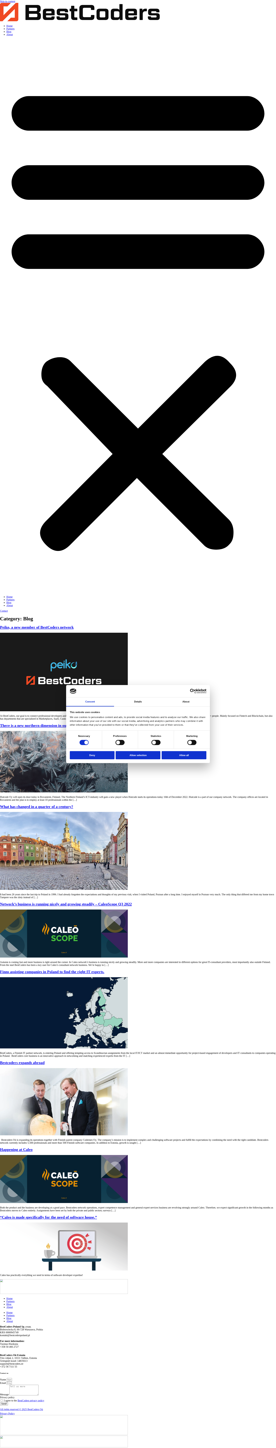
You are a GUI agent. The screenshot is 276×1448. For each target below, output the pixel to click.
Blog (8, 31)
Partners (10, 28)
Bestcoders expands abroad (22, 1063)
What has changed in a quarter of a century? (36, 807)
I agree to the (24, 1400)
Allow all (184, 755)
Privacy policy (7, 1397)
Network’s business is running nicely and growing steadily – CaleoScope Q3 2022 (66, 904)
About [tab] (185, 701)
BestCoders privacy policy (31, 1400)
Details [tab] (138, 701)
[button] (138, 316)
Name (3, 1379)
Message (4, 1394)
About (9, 34)
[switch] (120, 742)
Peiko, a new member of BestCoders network (37, 627)
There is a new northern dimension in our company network (49, 725)
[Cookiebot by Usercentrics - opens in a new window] (192, 691)
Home (9, 25)
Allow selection (138, 755)
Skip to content (7, 1)
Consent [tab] (90, 701)
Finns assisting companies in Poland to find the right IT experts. (52, 972)
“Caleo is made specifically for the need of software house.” (48, 1217)
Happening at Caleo (16, 1149)
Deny (92, 755)
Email (3, 1383)
